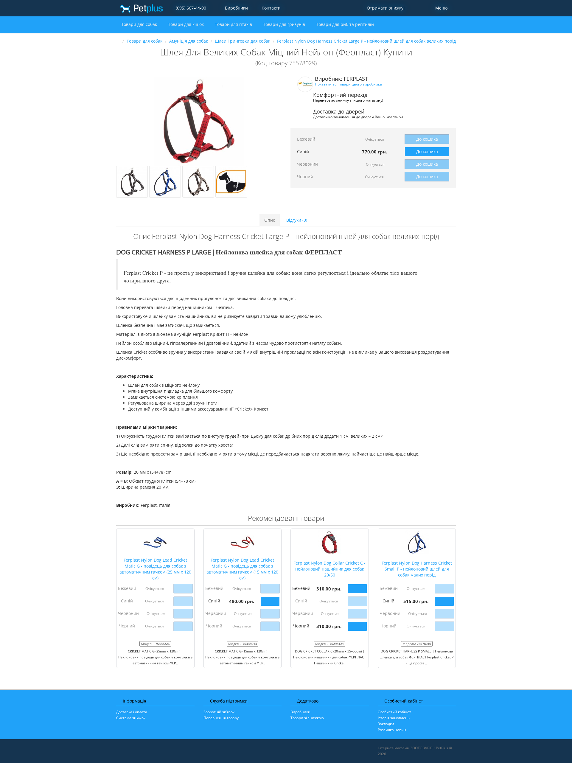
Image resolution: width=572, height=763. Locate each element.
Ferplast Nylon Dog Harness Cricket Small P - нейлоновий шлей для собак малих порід (417, 569)
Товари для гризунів (284, 24)
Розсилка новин (392, 729)
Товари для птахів (234, 24)
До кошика (427, 139)
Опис (269, 220)
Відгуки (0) (296, 220)
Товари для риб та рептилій (345, 24)
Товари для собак (139, 24)
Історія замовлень (394, 717)
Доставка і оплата (131, 711)
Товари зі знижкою (307, 717)
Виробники (236, 8)
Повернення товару (221, 717)
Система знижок (130, 717)
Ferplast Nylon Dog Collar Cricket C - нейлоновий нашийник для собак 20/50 (329, 569)
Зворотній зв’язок (218, 711)
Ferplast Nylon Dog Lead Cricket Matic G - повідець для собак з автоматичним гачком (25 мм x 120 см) (155, 569)
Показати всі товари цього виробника (348, 84)
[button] (385, 8)
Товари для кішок (186, 24)
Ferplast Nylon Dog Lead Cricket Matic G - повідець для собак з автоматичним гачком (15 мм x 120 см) (242, 569)
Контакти (270, 8)
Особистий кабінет (394, 711)
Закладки (386, 723)
